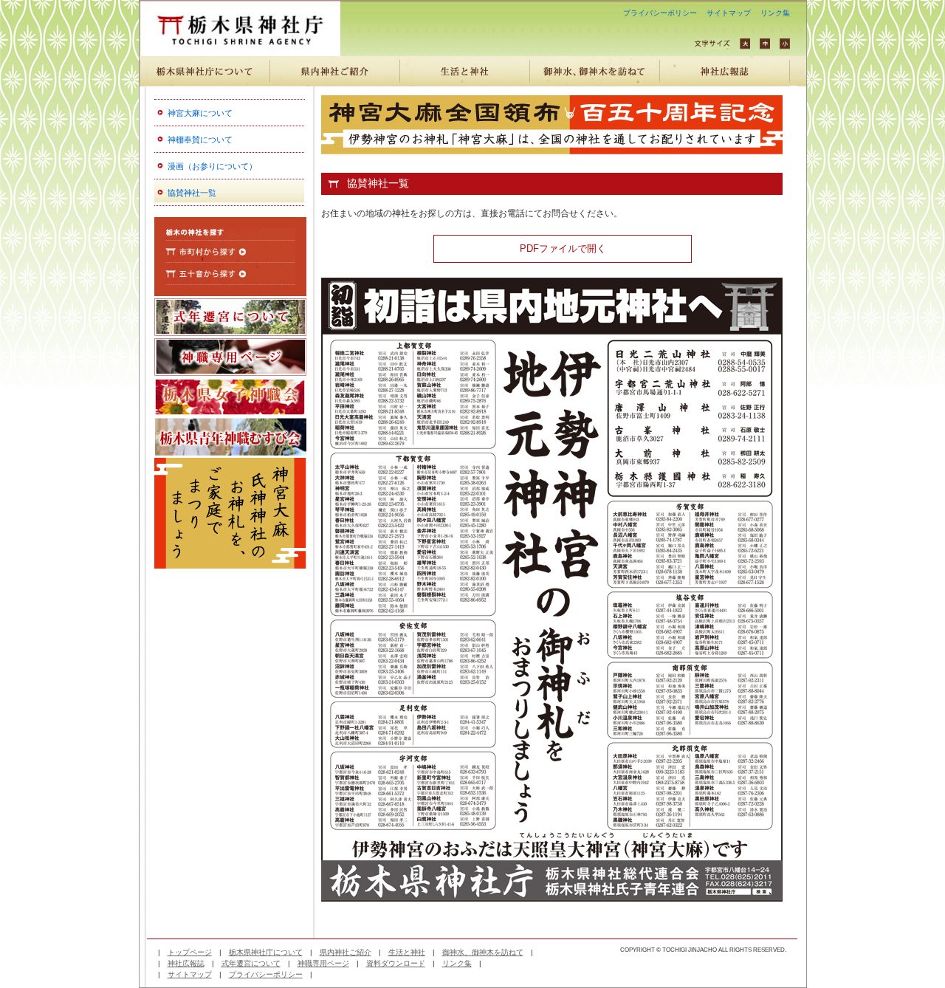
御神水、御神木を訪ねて (482, 952)
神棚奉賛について (200, 139)
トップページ (190, 952)
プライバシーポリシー (660, 13)
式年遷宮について (251, 963)
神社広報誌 (186, 963)
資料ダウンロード (395, 963)
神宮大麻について (200, 113)
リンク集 (775, 13)
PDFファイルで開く (563, 249)
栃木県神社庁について (266, 952)
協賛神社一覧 (192, 192)
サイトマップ (729, 13)
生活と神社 (406, 952)
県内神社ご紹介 (345, 952)
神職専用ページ (323, 963)
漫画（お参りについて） (212, 166)
